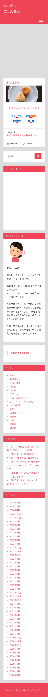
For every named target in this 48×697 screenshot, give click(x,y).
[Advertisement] (24, 49)
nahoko (29, 143)
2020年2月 (15, 675)
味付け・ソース (17, 412)
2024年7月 (15, 506)
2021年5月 (15, 618)
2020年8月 (15, 652)
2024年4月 (15, 510)
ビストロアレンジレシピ (21, 401)
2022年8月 (15, 562)
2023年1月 (15, 543)
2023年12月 (15, 513)
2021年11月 (15, 596)
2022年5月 (15, 573)
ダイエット (15, 394)
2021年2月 (15, 630)
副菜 (12, 409)
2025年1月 (15, 502)
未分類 (13, 416)
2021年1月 (15, 633)
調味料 (13, 424)
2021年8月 (15, 607)
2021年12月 (15, 592)
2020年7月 (15, 656)
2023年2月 (15, 540)
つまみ (13, 390)
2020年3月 (15, 671)
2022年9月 (15, 558)
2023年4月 (15, 532)
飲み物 (13, 427)
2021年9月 (15, 603)
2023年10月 (15, 517)
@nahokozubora (20, 352)
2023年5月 (15, 528)
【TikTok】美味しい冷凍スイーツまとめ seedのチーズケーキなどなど (24, 465)
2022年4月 (15, 577)
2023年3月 (15, 536)
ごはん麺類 (15, 382)
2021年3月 (15, 626)
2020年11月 (15, 641)
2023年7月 (15, 521)
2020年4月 (15, 667)
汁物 (12, 420)
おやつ (13, 375)
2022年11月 (15, 551)
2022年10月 (15, 555)
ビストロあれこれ (18, 397)
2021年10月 (15, 600)
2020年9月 (15, 648)
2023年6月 (15, 525)
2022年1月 (15, 588)
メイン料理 (15, 405)
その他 (13, 386)
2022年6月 (15, 570)
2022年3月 (15, 581)
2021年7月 (15, 611)
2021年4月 (15, 622)
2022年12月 (15, 547)
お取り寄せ (15, 379)
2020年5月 (15, 663)
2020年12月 (15, 637)
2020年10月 (15, 645)
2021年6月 (15, 615)
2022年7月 (15, 566)
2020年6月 (15, 660)
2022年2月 (15, 585)
